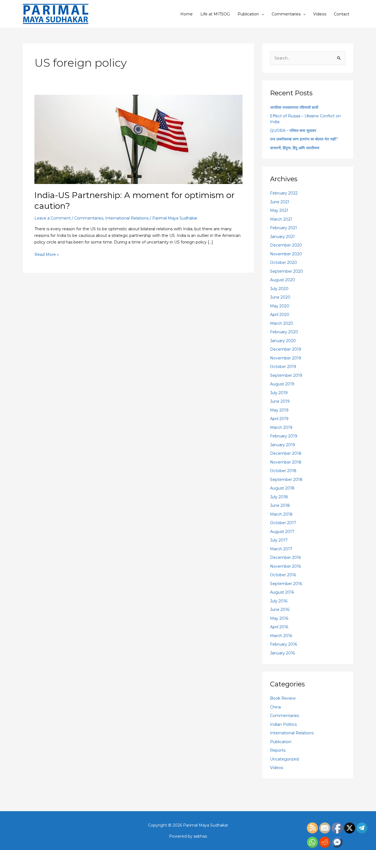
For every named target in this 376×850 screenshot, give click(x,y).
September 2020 (286, 271)
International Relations (127, 218)
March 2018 (281, 514)
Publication (248, 14)
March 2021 (281, 219)
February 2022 (284, 193)
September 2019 (286, 375)
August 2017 (282, 531)
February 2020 (284, 331)
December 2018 (285, 453)
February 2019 (283, 436)
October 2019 (283, 366)
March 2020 (281, 323)
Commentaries (286, 14)
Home (186, 14)
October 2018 (283, 470)
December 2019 (285, 349)
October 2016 (283, 574)
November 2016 (285, 566)
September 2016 (286, 583)
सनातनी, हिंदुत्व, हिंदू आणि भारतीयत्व (294, 147)
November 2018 (285, 462)
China (275, 707)
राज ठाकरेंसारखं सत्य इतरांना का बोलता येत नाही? (304, 139)
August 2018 (282, 488)
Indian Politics (283, 724)
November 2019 (285, 358)
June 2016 (279, 609)
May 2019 (279, 410)
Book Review (283, 698)
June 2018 (280, 505)
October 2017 (283, 522)
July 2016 (278, 601)
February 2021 (283, 227)
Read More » (46, 254)
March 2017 (281, 548)
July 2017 (279, 540)
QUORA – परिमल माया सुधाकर (293, 130)
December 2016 (285, 557)
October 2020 (283, 262)
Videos (319, 14)
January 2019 (282, 444)
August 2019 (282, 383)
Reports (277, 750)
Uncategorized (284, 759)
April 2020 (279, 314)
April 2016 (279, 626)
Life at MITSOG (215, 14)
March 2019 (281, 427)
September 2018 (286, 479)
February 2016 (283, 644)
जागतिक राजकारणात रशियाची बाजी (294, 107)
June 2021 (279, 201)
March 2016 (281, 635)
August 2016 (282, 592)
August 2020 (282, 279)
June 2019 (280, 401)
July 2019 (279, 392)
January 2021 (282, 236)
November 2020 (286, 253)
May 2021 (279, 210)
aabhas (200, 836)
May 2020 (279, 306)
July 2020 (279, 288)
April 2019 (279, 418)
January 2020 (283, 340)
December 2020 (286, 245)
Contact (341, 14)
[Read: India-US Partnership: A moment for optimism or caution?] (138, 139)
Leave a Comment (52, 218)
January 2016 (282, 653)
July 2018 (279, 496)
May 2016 (279, 618)
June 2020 (280, 297)
